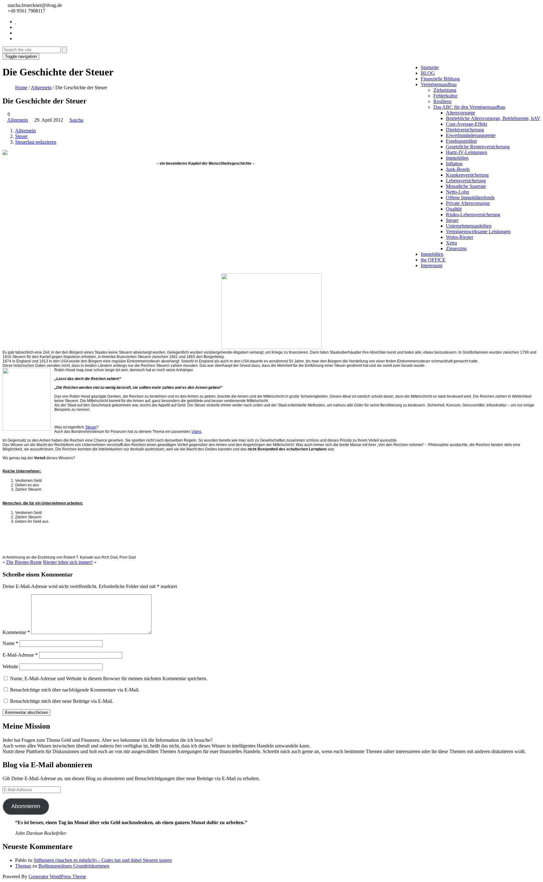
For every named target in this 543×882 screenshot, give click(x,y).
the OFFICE (433, 259)
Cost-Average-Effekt (466, 124)
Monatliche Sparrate (466, 186)
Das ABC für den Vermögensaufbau (469, 107)
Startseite (430, 67)
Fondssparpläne (461, 141)
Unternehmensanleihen (468, 226)
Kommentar (16, 632)
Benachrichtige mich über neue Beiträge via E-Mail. (61, 701)
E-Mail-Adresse (20, 655)
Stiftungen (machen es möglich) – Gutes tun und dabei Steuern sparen (103, 860)
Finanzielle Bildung (440, 78)
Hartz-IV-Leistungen (466, 152)
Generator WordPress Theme (57, 876)
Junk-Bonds (458, 169)
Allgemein (41, 87)
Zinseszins (456, 248)
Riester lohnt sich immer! (68, 562)
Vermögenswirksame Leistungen (478, 231)
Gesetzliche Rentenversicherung (478, 146)
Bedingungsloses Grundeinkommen (73, 865)
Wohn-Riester (459, 237)
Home (21, 87)
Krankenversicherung (467, 175)
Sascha (76, 120)
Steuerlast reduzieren (35, 142)
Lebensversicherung (466, 180)
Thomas (23, 865)
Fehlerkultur (445, 95)
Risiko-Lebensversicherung (473, 214)
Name (10, 643)
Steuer (452, 220)
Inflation (454, 163)
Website (10, 666)
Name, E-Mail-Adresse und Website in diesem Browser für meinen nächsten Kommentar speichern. (108, 678)
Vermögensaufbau (439, 84)
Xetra (451, 242)
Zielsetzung (444, 90)
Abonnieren (25, 806)
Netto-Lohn (457, 192)
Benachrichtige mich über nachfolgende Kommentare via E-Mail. (75, 689)
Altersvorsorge (460, 112)
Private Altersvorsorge (468, 203)
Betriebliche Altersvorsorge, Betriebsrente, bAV (493, 118)
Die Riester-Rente (24, 562)
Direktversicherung (465, 129)
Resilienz (442, 101)
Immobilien (457, 158)
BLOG (428, 73)
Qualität (454, 209)
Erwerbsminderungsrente (471, 135)
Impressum (431, 265)
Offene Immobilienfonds (470, 197)
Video (196, 431)
